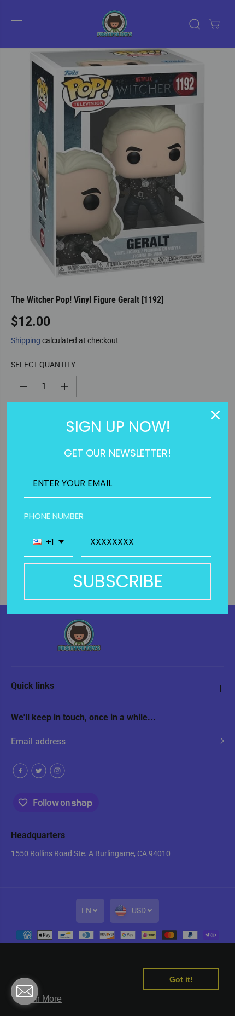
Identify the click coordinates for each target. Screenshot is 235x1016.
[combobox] (48, 542)
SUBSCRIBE (118, 581)
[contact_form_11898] (24, 991)
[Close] (215, 415)
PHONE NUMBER (54, 516)
